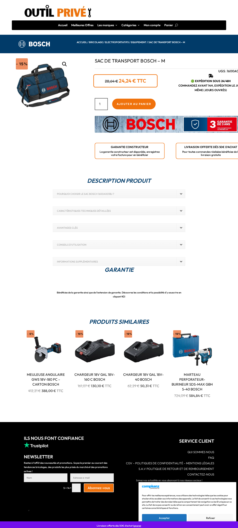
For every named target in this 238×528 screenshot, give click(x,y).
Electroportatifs (117, 42)
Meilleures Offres (82, 25)
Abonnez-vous (99, 488)
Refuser (210, 518)
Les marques (105, 25)
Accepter (164, 518)
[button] (64, 64)
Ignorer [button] (137, 525)
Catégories (128, 25)
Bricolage (96, 42)
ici (123, 296)
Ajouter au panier (134, 104)
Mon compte (152, 25)
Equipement (138, 42)
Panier (168, 25)
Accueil (62, 25)
